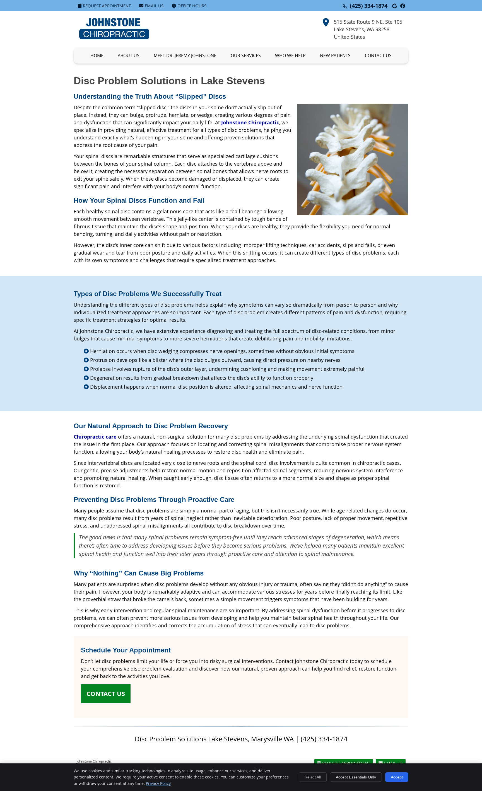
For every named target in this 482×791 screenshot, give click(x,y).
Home (96, 55)
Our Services (246, 55)
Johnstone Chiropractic (250, 122)
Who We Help (290, 55)
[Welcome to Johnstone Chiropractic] (114, 37)
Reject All (313, 777)
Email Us (154, 5)
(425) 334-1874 (368, 5)
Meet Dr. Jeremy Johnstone (185, 55)
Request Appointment (107, 5)
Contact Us (378, 55)
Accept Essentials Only (356, 777)
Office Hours (191, 5)
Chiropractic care (95, 436)
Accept (397, 777)
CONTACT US (105, 693)
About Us (128, 55)
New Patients (335, 55)
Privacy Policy (158, 783)
